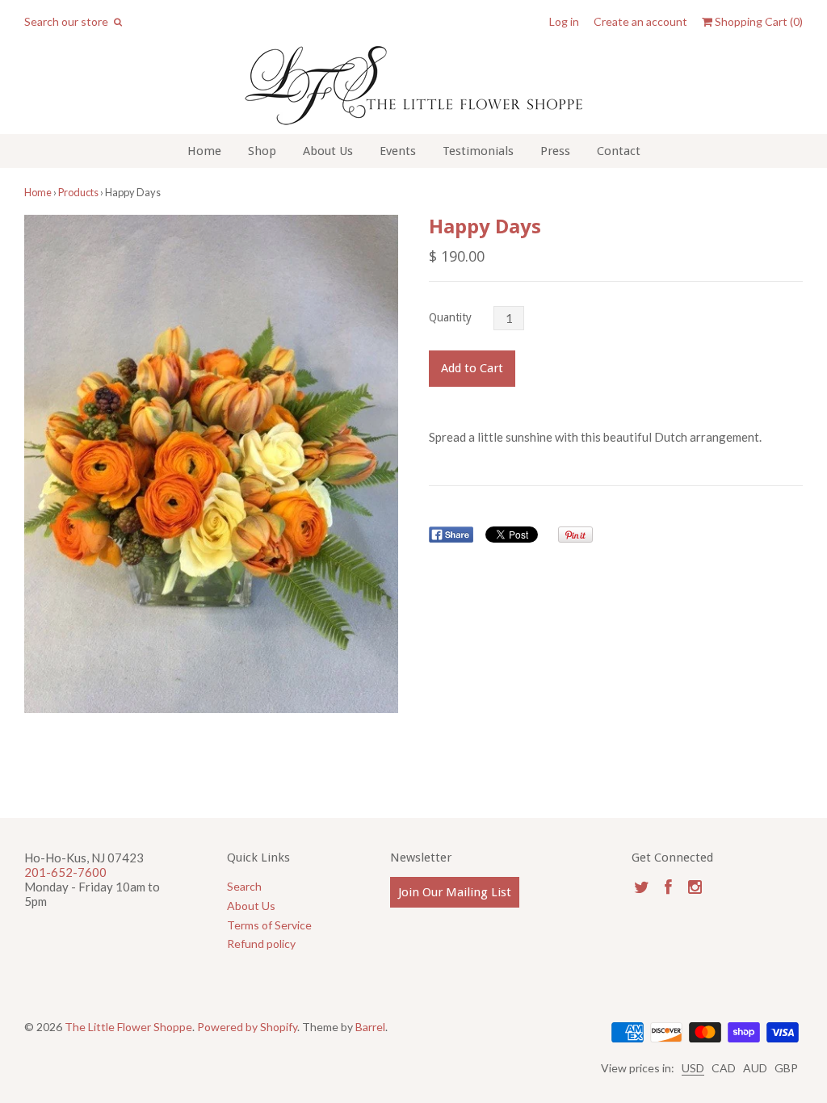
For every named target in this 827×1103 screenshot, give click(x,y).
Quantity (450, 317)
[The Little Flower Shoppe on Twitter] (642, 887)
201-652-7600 (65, 872)
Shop (262, 151)
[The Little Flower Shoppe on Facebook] (668, 887)
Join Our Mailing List (454, 892)
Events (398, 151)
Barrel (370, 1027)
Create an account (640, 21)
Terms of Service (269, 925)
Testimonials (478, 151)
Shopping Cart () (757, 21)
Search (244, 886)
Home (204, 151)
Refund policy (261, 943)
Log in (564, 21)
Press (555, 151)
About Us (328, 151)
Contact (618, 151)
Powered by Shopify (247, 1027)
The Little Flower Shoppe (128, 1027)
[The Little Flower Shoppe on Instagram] (695, 887)
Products (78, 192)
